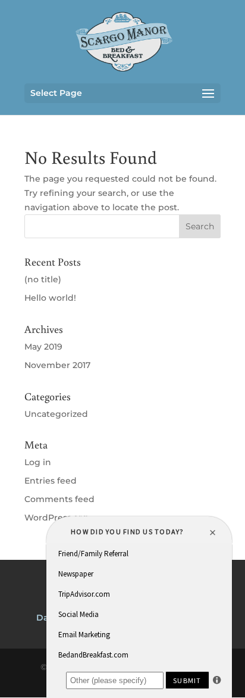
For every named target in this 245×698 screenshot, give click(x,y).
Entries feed (50, 480)
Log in (37, 462)
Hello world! (50, 297)
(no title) (42, 279)
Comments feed (59, 499)
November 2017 (57, 365)
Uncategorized (56, 414)
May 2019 (43, 346)
